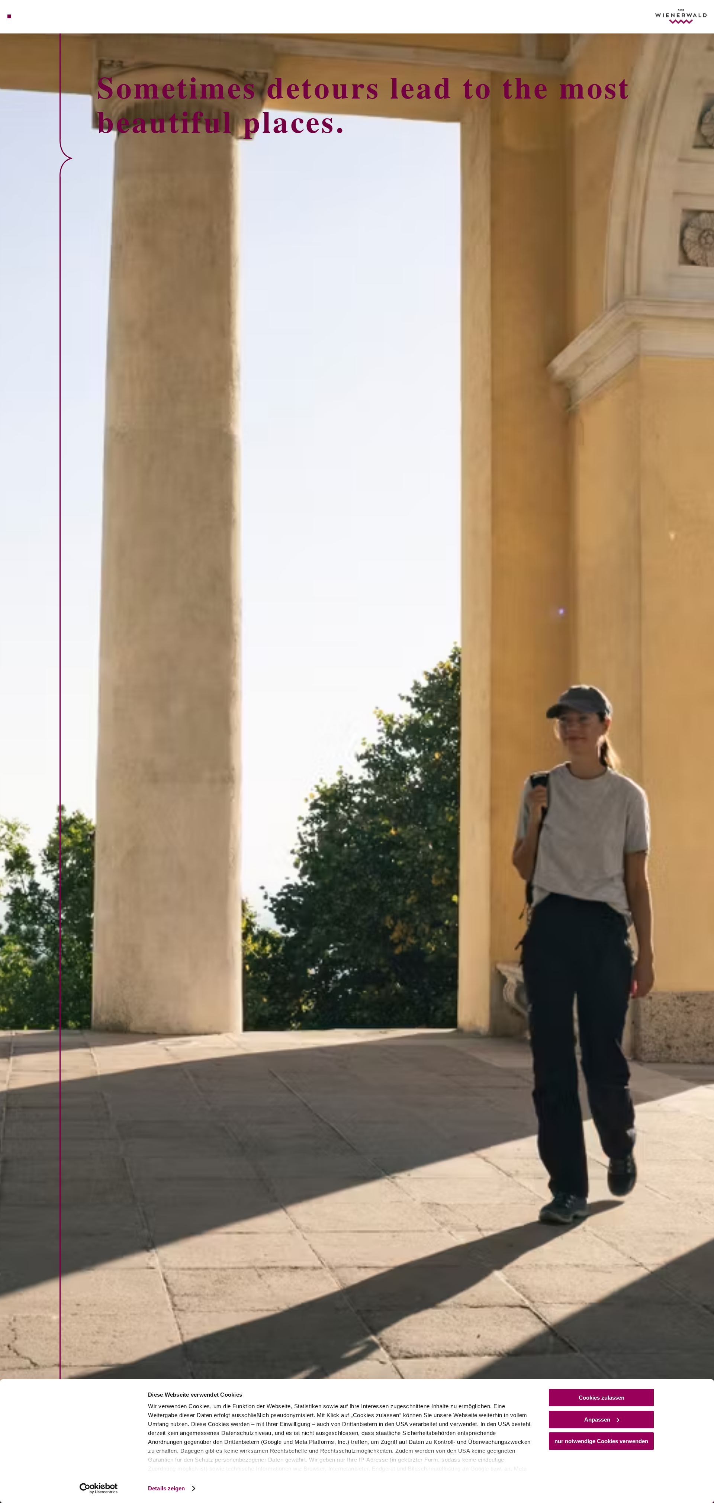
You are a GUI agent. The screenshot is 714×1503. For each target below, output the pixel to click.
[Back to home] (681, 16)
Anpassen (597, 1419)
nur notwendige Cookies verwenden (601, 1441)
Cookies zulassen (601, 1397)
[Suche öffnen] (52, 16)
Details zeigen (166, 1488)
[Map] (30, 16)
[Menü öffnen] (9, 16)
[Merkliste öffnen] (41, 16)
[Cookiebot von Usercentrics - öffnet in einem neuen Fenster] (98, 1488)
